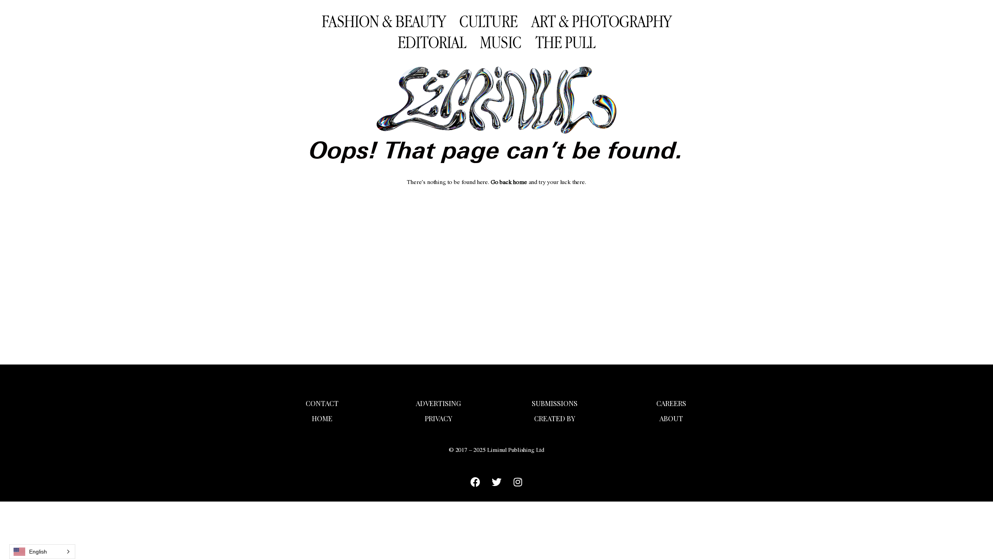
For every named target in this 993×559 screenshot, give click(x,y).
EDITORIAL (432, 41)
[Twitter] (496, 482)
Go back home (509, 183)
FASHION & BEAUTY (383, 20)
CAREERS (671, 403)
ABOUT (671, 418)
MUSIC (500, 41)
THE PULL (565, 41)
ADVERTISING (438, 403)
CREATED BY (554, 418)
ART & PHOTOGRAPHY (601, 20)
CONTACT (322, 403)
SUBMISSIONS (555, 403)
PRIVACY (438, 418)
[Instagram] (518, 482)
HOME (322, 418)
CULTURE (488, 20)
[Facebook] (475, 482)
